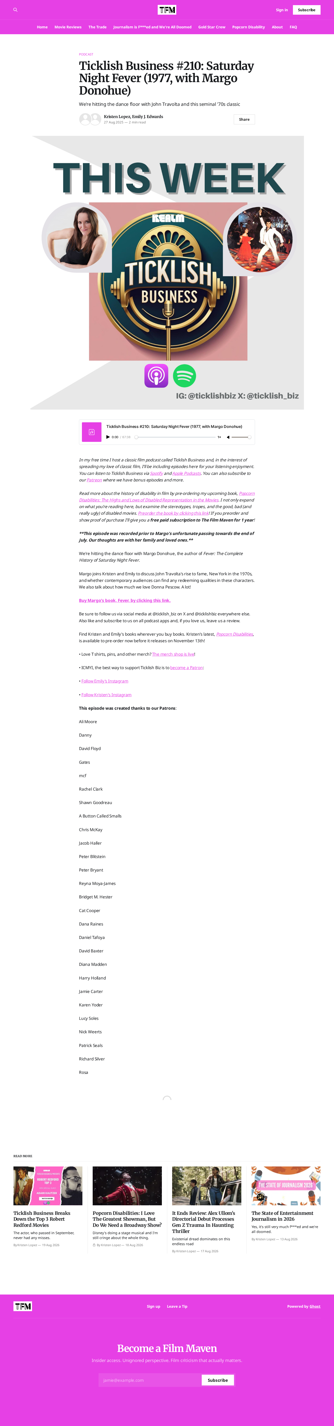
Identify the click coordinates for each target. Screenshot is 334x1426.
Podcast (86, 54)
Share (244, 119)
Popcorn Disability (248, 26)
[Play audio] (108, 437)
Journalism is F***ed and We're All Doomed (152, 26)
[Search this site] (15, 10)
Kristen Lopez (117, 116)
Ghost (315, 1306)
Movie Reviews (68, 26)
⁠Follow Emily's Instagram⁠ (104, 681)
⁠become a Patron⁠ (186, 667)
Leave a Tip (177, 1306)
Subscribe (306, 9)
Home (42, 26)
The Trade (98, 26)
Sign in (282, 9)
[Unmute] (229, 437)
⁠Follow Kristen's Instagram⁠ (106, 694)
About (277, 26)
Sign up (153, 1306)
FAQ (293, 26)
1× (219, 437)
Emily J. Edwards (147, 116)
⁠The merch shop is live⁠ (173, 654)
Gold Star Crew (211, 26)
